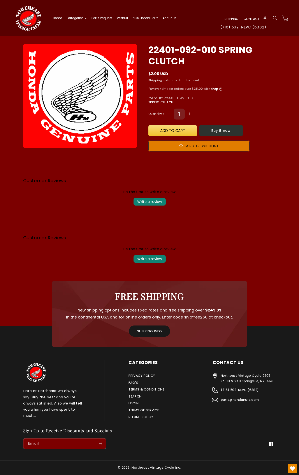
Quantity (155, 114)
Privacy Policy (141, 375)
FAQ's (133, 382)
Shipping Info (149, 331)
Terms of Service (143, 410)
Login (133, 403)
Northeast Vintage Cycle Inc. (156, 467)
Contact (252, 19)
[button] (275, 18)
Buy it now (221, 130)
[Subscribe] (100, 443)
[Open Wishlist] (292, 468)
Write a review (149, 201)
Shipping (232, 19)
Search (135, 396)
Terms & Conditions (146, 389)
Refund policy (140, 417)
